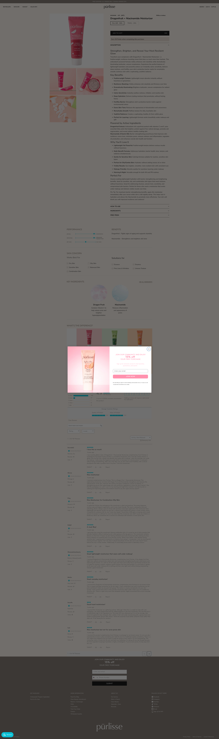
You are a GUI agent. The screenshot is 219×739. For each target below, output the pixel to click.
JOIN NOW (130, 376)
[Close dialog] (149, 349)
